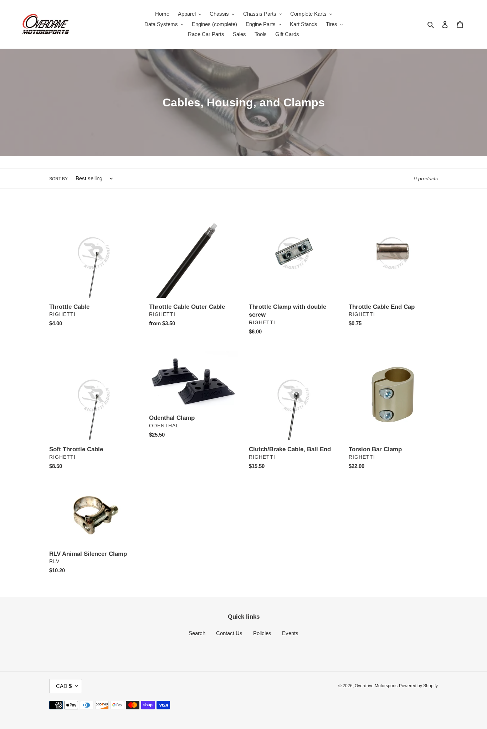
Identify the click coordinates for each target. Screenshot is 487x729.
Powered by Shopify (418, 685)
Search (197, 633)
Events (290, 633)
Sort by (58, 178)
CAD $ (64, 686)
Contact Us (229, 633)
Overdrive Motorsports (376, 685)
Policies (262, 633)
